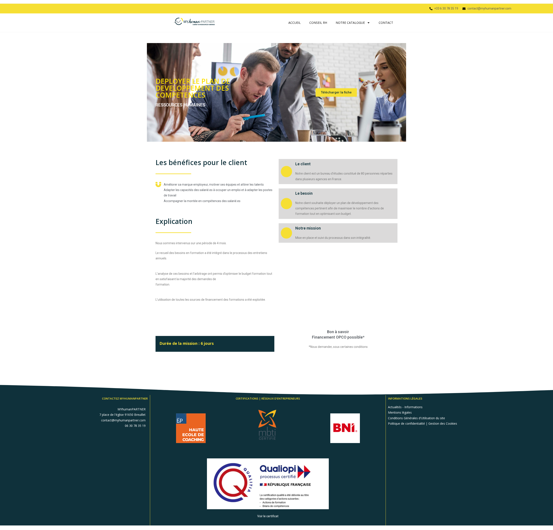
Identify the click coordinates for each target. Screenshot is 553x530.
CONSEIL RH (318, 23)
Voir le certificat (267, 516)
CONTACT (386, 23)
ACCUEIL (294, 23)
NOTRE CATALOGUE (350, 23)
